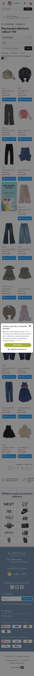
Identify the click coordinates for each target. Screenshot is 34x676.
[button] (17, 349)
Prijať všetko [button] (17, 345)
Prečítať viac (19, 340)
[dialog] (17, 338)
